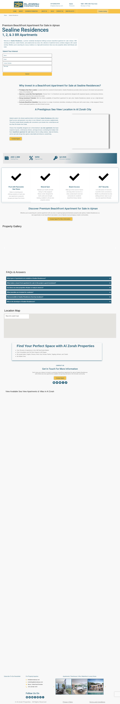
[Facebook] (54, 382)
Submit (27, 74)
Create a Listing (103, 11)
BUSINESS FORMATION (31, 11)
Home (5, 15)
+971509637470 (55, 4)
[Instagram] (63, 382)
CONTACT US (59, 11)
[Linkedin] (38, 697)
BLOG (52, 11)
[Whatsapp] (43, 697)
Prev (108, 394)
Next (112, 394)
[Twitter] (57, 382)
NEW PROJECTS (70, 11)
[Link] (66, 382)
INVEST (21, 11)
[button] (4, 248)
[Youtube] (60, 382)
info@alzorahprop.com (56, 6)
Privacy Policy (68, 702)
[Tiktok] (40, 697)
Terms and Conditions (97, 702)
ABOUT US (44, 11)
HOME (14, 11)
